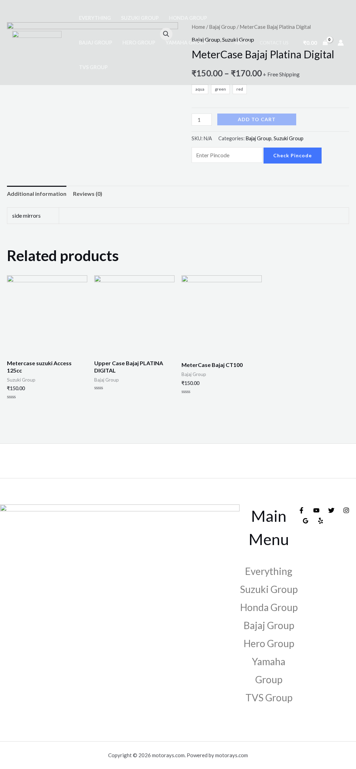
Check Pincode (292, 155)
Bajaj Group (95, 42)
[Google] (305, 521)
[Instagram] (346, 510)
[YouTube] (316, 510)
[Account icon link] (341, 43)
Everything (95, 18)
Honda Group (188, 18)
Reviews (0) (87, 193)
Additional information (36, 193)
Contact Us (274, 42)
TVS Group (93, 67)
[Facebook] (301, 510)
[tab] (36, 194)
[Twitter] (331, 510)
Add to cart (257, 119)
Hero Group (138, 42)
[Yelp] (320, 521)
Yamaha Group (186, 42)
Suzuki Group (140, 18)
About (243, 42)
